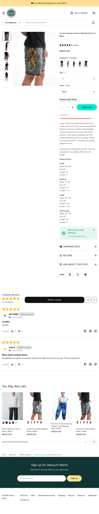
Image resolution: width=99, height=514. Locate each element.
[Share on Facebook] (70, 275)
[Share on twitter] (90, 331)
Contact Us (24, 500)
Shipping (61, 495)
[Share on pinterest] (95, 331)
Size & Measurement (46, 495)
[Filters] (88, 300)
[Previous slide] (86, 442)
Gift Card (23, 495)
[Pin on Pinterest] (85, 275)
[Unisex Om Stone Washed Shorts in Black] (86, 406)
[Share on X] (78, 275)
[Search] (93, 22)
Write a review (54, 300)
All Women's (12, 455)
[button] (65, 45)
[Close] (93, 229)
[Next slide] (94, 442)
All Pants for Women (25, 455)
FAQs (33, 495)
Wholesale (92, 495)
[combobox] (49, 23)
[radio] (62, 64)
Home (4, 455)
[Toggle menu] (3, 13)
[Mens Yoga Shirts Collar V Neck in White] (12, 406)
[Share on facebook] (85, 331)
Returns (71, 495)
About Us (81, 495)
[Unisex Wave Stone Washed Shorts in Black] (37, 406)
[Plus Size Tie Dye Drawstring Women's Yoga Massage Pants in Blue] (61, 406)
